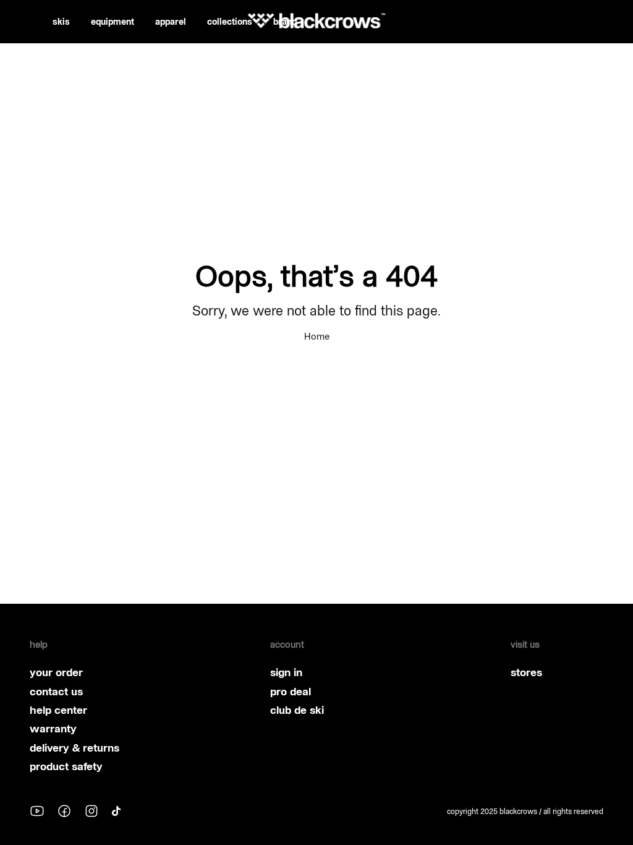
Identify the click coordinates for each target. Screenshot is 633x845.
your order (56, 672)
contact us (56, 691)
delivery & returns (74, 747)
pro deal (290, 691)
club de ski (297, 710)
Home (316, 336)
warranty (53, 728)
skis (61, 22)
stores (526, 672)
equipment (112, 22)
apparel (170, 22)
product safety (66, 766)
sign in (286, 672)
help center (58, 710)
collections (229, 22)
